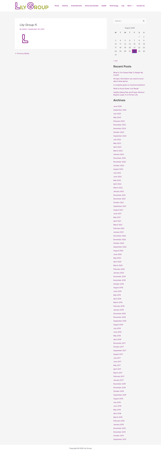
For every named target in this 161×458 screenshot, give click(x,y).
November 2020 (119, 239)
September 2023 (119, 136)
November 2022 (119, 162)
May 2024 (117, 117)
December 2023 (119, 125)
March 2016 (117, 417)
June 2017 (117, 362)
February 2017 (118, 376)
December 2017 (119, 343)
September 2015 (119, 439)
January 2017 (118, 380)
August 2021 (118, 210)
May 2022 (117, 180)
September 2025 (119, 110)
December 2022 (119, 158)
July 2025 (117, 114)
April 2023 (117, 147)
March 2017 (117, 373)
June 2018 (117, 332)
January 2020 (118, 273)
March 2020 (118, 265)
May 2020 (117, 258)
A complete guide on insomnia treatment (129, 85)
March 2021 (117, 225)
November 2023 (119, 128)
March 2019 (117, 302)
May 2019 (117, 295)
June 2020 (117, 254)
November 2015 (119, 432)
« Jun (115, 61)
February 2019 (118, 306)
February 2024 (119, 121)
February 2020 (119, 269)
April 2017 (117, 369)
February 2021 (118, 228)
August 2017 (118, 354)
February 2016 (118, 421)
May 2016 (117, 410)
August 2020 (118, 251)
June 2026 (117, 106)
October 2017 (118, 347)
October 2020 (118, 243)
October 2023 (118, 132)
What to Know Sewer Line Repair (126, 88)
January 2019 (118, 310)
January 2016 (118, 424)
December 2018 (119, 313)
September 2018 (119, 321)
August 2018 (118, 325)
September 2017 (119, 350)
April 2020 (117, 262)
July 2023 (117, 139)
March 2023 (118, 151)
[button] (132, 5)
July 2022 (117, 173)
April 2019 (117, 299)
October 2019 (118, 284)
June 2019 (117, 291)
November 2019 (119, 280)
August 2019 (118, 288)
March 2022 (118, 188)
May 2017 (117, 365)
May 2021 (117, 217)
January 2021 (118, 232)
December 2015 (119, 428)
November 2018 (119, 317)
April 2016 (117, 413)
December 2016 (119, 384)
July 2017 (117, 358)
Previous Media (22, 53)
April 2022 (117, 184)
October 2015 (118, 436)
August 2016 (118, 399)
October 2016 (118, 391)
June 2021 (117, 213)
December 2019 (119, 276)
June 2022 (117, 177)
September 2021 (119, 206)
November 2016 (119, 388)
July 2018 (117, 328)
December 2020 (119, 236)
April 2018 (117, 339)
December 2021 (119, 195)
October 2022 (118, 165)
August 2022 (118, 169)
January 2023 (118, 154)
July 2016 (117, 402)
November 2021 (119, 199)
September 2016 (119, 395)
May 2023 (117, 143)
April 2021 (117, 221)
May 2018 (117, 336)
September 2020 (119, 247)
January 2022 (118, 191)
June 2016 (117, 406)
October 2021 (118, 202)
